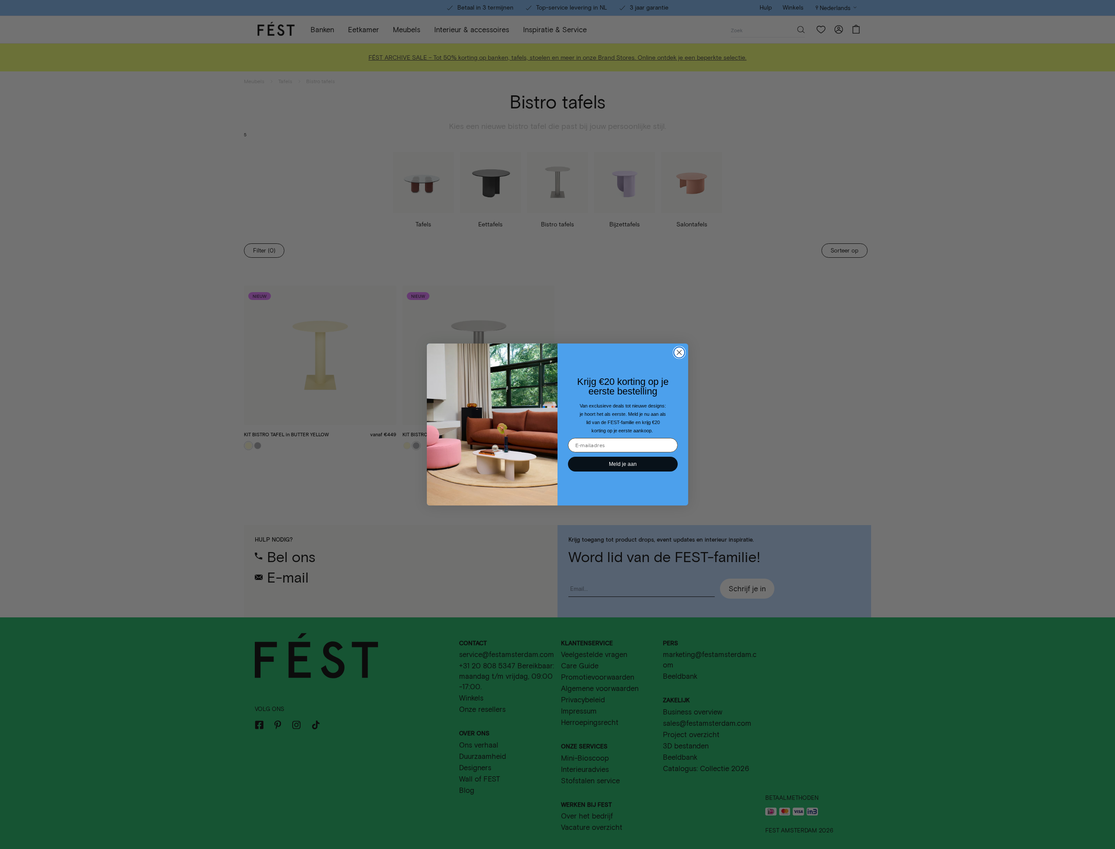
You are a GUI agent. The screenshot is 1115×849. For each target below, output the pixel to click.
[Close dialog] (679, 352)
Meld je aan (623, 464)
